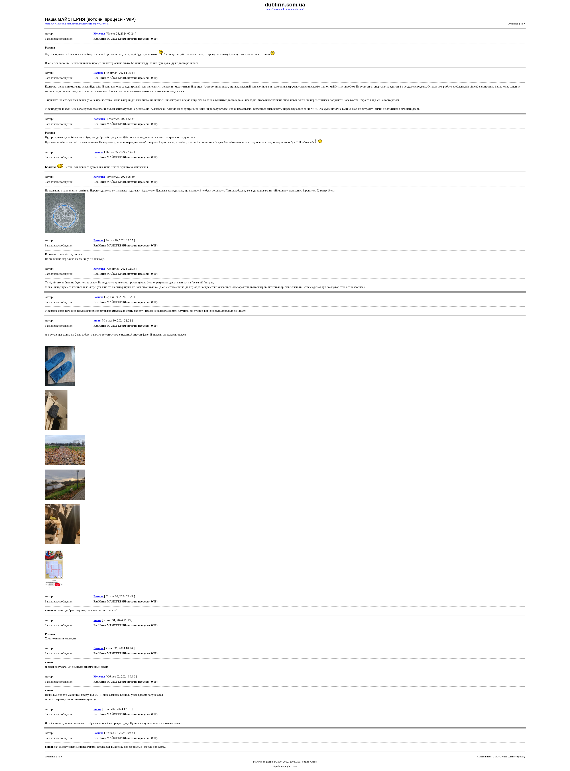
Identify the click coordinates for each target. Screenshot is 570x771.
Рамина (99, 72)
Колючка (99, 33)
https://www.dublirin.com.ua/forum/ (285, 9)
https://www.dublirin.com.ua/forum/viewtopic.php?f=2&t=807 (77, 23)
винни (97, 320)
